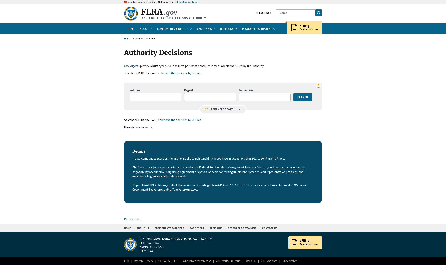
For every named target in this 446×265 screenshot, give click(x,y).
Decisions (216, 228)
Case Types (197, 228)
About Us (143, 228)
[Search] (318, 12)
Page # (188, 90)
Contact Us (269, 228)
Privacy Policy (289, 261)
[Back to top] (437, 256)
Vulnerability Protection (228, 261)
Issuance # (246, 90)
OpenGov (251, 261)
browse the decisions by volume (181, 73)
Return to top (132, 219)
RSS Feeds (265, 12)
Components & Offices (169, 228)
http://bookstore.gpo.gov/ (181, 189)
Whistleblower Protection (197, 261)
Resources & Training (242, 228)
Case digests (132, 66)
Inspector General (143, 261)
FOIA (126, 261)
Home (130, 29)
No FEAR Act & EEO (168, 261)
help (318, 86)
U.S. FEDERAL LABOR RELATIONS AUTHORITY (175, 239)
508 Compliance (269, 261)
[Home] (131, 14)
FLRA (159, 12)
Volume (135, 90)
